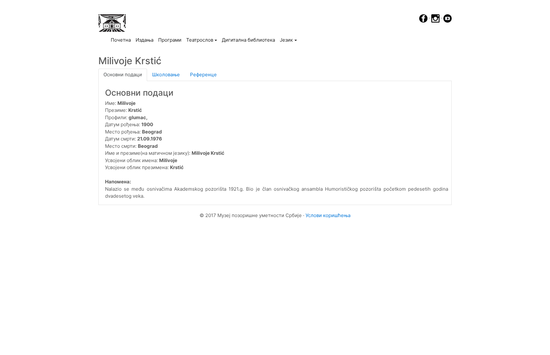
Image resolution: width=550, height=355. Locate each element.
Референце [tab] (203, 75)
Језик (286, 40)
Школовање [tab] (166, 75)
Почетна (122, 40)
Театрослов (199, 40)
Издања (144, 40)
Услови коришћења (328, 215)
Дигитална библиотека (248, 40)
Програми (169, 40)
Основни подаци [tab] (122, 75)
